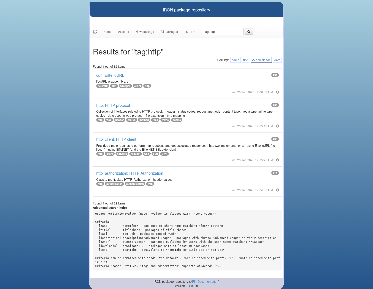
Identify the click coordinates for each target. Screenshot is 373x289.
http (147, 86)
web (108, 120)
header (119, 120)
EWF (164, 154)
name (235, 60)
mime (165, 120)
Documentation (208, 281)
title (245, 60)
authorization (114, 184)
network (103, 86)
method (144, 120)
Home (107, 31)
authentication (135, 184)
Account (123, 31)
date (277, 60)
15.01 (188, 31)
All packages (169, 31)
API (192, 281)
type (155, 120)
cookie (177, 120)
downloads (262, 60)
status (132, 120)
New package (145, 31)
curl (114, 86)
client (137, 86)
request (135, 154)
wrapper (125, 86)
